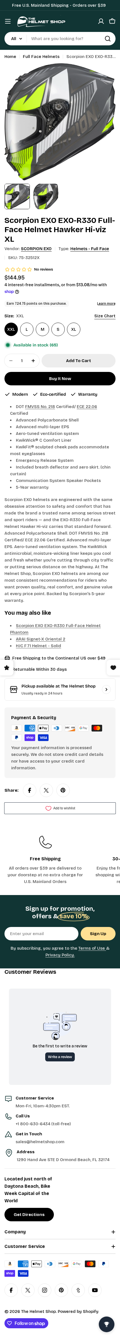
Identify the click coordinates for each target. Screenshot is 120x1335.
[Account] (101, 21)
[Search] (107, 38)
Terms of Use (92, 948)
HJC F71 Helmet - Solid (38, 645)
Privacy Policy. (60, 954)
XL (73, 329)
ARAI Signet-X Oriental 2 (40, 639)
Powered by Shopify (78, 1311)
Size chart (105, 315)
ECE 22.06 (87, 406)
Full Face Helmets (41, 56)
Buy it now (60, 378)
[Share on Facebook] (29, 790)
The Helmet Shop (38, 1311)
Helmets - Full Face (89, 248)
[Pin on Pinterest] (63, 790)
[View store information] (106, 689)
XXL (11, 329)
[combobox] (60, 38)
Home (10, 56)
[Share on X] (46, 790)
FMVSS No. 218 (40, 406)
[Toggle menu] (7, 21)
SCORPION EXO (36, 248)
